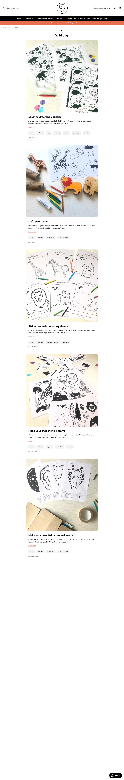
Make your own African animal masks (50, 535)
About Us (29, 19)
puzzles (86, 133)
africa (16, 27)
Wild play (10, 27)
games (66, 133)
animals (40, 133)
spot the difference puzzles (44, 117)
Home (4, 27)
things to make (63, 237)
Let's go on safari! (38, 221)
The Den (59, 19)
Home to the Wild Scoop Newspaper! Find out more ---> (62, 23)
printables (76, 133)
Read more (32, 127)
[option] (62, 23)
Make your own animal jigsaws (46, 430)
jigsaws (49, 447)
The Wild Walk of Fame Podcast (78, 19)
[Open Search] (4, 8)
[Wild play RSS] (62, 31)
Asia (48, 133)
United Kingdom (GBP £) (100, 8)
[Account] (115, 8)
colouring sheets (52, 342)
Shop (19, 19)
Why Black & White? (45, 19)
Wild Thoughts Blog (100, 19)
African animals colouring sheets (48, 326)
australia (57, 133)
